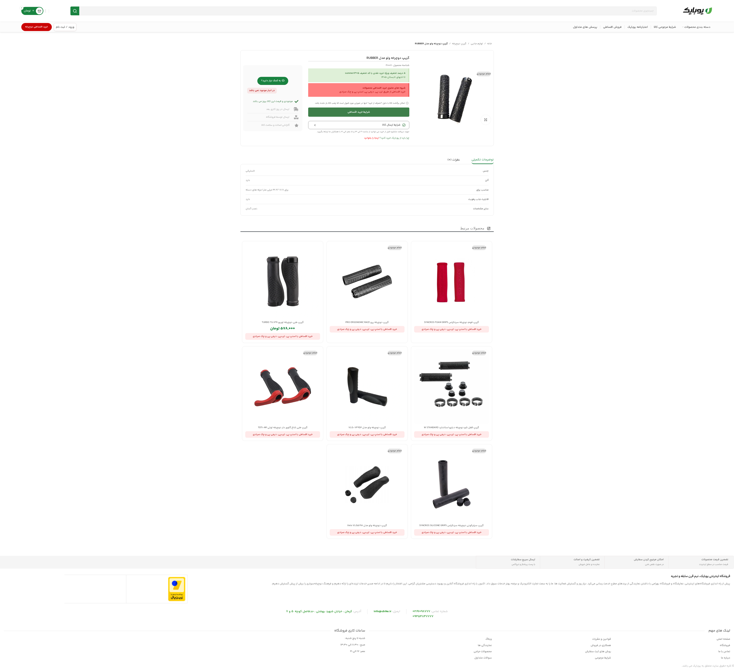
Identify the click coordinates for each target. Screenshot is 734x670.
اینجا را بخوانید (371, 138)
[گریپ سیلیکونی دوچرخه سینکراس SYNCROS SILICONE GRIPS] (451, 484)
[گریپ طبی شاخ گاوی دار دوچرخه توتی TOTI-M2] (282, 386)
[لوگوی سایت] (697, 11)
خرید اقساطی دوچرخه (36, 27)
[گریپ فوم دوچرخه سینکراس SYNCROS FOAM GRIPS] (451, 281)
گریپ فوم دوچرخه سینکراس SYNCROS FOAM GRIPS (451, 322)
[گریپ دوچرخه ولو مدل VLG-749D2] (367, 386)
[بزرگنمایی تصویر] (485, 120)
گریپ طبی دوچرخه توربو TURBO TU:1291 (283, 322)
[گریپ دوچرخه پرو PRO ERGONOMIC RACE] (367, 281)
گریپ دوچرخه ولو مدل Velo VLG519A (367, 525)
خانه (489, 44)
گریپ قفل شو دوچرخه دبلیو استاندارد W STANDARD (451, 427)
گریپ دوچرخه (459, 44)
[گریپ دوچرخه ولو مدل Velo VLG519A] (367, 484)
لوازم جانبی (477, 44)
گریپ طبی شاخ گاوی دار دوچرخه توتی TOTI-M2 (282, 427)
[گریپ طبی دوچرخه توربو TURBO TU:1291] (282, 281)
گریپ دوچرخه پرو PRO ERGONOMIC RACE (367, 322)
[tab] (482, 160)
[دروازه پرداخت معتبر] (176, 589)
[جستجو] (74, 11)
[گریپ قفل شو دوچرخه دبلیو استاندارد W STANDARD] (451, 386)
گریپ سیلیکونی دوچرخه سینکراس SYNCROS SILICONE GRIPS (451, 525)
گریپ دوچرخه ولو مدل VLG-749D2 (367, 427)
